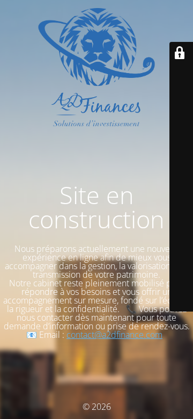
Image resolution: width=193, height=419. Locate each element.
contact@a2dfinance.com (114, 335)
